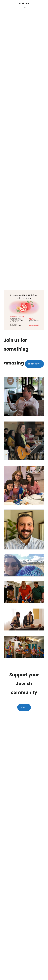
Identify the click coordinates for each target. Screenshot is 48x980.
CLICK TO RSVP (34, 364)
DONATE (24, 707)
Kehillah (24, 3)
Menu (24, 8)
